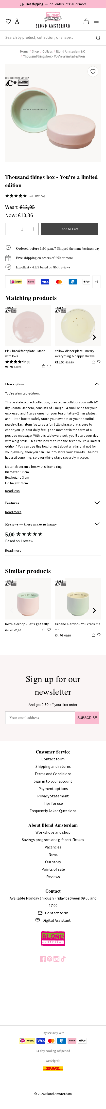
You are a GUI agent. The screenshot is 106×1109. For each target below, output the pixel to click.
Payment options (53, 788)
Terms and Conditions (53, 773)
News (53, 854)
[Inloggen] (17, 21)
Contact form (53, 758)
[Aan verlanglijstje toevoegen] (93, 71)
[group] (53, 534)
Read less (12, 491)
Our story (53, 861)
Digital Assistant (56, 920)
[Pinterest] (50, 959)
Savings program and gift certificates (53, 839)
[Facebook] (43, 959)
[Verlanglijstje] (8, 21)
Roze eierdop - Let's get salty (27, 624)
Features (12, 503)
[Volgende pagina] (94, 337)
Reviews (53, 876)
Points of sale (53, 869)
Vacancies (53, 847)
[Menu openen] (96, 21)
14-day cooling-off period (53, 1051)
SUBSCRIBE (87, 718)
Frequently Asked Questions (53, 810)
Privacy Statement (53, 795)
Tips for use (53, 803)
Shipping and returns (53, 766)
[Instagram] (56, 959)
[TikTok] (63, 959)
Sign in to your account (53, 781)
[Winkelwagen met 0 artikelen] (86, 21)
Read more (13, 512)
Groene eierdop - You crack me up (78, 626)
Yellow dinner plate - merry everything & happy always (75, 353)
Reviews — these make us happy (31, 524)
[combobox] (53, 38)
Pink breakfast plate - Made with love (25, 353)
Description (14, 384)
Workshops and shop (53, 832)
